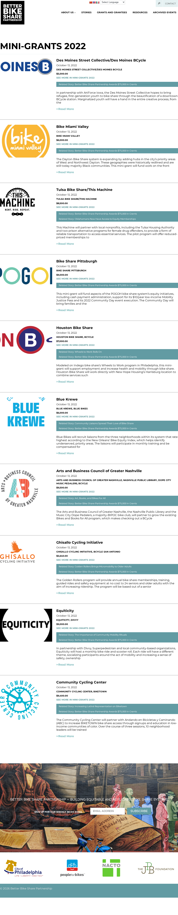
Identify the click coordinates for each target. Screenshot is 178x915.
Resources (140, 12)
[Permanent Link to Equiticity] (26, 640)
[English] (94, 2)
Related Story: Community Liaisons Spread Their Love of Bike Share (96, 423)
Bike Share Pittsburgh (76, 261)
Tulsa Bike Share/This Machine (84, 190)
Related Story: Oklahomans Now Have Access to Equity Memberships (97, 219)
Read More (66, 109)
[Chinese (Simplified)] (90, 2)
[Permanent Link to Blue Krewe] (26, 429)
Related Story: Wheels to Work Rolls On (80, 352)
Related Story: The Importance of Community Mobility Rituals (93, 634)
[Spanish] (97, 2)
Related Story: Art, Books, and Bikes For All (82, 498)
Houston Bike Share (74, 328)
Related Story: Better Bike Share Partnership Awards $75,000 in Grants (98, 84)
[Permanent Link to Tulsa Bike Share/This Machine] (17, 214)
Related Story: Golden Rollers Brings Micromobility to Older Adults (95, 566)
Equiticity (65, 611)
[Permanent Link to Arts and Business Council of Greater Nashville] (19, 507)
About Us (67, 12)
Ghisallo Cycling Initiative (79, 542)
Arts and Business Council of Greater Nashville (99, 471)
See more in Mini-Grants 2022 (75, 77)
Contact (170, 3)
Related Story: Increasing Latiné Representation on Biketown (93, 706)
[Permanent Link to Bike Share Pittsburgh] (26, 291)
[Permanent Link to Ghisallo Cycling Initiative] (17, 561)
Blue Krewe (67, 399)
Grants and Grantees (112, 12)
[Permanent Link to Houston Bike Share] (26, 353)
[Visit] (23, 868)
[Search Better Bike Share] (159, 3)
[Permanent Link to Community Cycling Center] (19, 718)
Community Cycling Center (81, 682)
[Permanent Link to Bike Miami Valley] (26, 156)
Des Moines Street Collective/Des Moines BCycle (101, 60)
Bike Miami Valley (72, 127)
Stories (86, 12)
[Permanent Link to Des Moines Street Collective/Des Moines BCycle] (26, 74)
